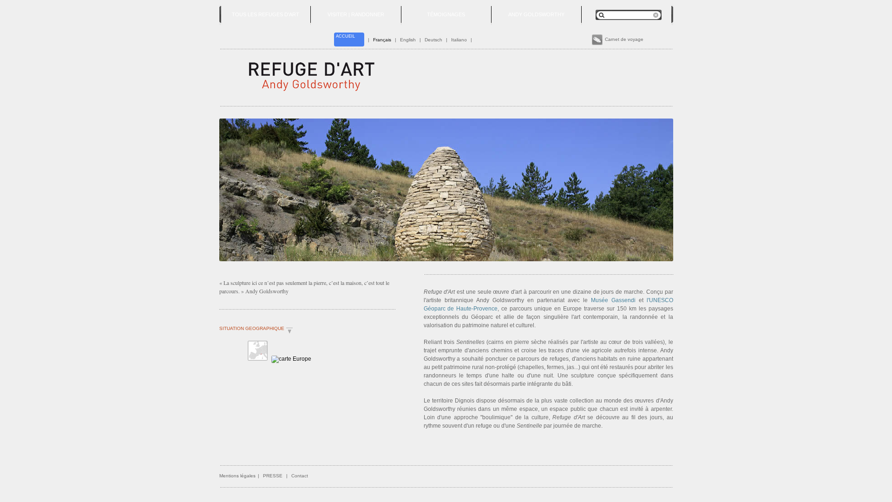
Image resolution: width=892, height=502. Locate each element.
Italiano (459, 39)
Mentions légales (237, 475)
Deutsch (433, 39)
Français (382, 39)
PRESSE (272, 475)
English (408, 39)
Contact (299, 475)
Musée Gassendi (613, 300)
